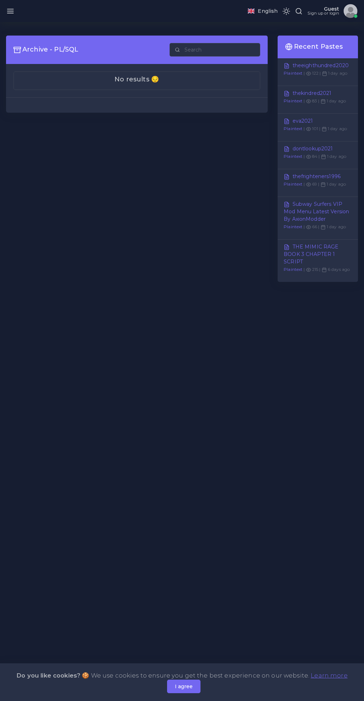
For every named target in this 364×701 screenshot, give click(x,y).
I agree (184, 686)
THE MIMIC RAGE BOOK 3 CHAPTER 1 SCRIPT (311, 254)
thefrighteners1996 (317, 176)
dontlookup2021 (313, 148)
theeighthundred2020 (321, 65)
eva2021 (303, 121)
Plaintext (293, 73)
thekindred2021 (312, 93)
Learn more (329, 675)
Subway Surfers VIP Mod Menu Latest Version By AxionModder (316, 211)
